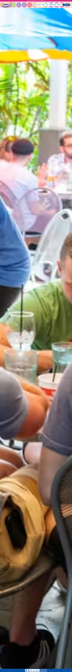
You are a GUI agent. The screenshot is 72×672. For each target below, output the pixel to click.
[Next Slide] (70, 338)
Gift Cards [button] (59, 4)
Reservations (43, 670)
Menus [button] (43, 4)
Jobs (34, 670)
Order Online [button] (66, 4)
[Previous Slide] (2, 338)
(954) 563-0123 (42, 0)
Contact (37, 670)
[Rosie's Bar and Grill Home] (6, 5)
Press (31, 670)
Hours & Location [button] (38, 4)
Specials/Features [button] (52, 4)
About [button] (47, 4)
